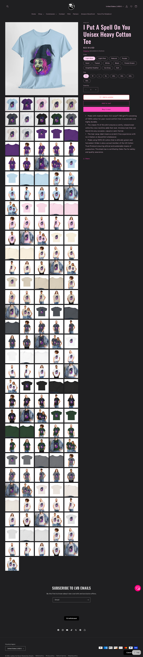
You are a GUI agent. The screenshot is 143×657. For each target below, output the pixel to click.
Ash (117, 68)
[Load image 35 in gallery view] (71, 193)
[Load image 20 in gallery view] (71, 149)
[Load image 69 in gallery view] (56, 297)
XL (106, 76)
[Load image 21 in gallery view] (12, 163)
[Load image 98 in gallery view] (42, 386)
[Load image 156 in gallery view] (12, 564)
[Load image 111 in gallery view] (12, 430)
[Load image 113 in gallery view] (42, 430)
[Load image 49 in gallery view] (56, 237)
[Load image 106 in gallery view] (12, 415)
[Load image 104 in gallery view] (56, 401)
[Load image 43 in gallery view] (42, 223)
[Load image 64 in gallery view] (56, 282)
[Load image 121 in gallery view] (12, 460)
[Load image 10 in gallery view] (71, 119)
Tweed (97, 63)
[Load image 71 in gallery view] (12, 312)
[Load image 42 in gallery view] (27, 223)
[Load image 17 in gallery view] (27, 149)
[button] (7, 6)
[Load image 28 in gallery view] (42, 178)
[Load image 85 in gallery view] (71, 341)
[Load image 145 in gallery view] (71, 519)
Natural (114, 58)
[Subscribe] (88, 599)
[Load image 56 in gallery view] (12, 267)
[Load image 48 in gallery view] (42, 237)
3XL (121, 76)
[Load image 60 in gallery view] (71, 267)
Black (117, 63)
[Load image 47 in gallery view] (27, 237)
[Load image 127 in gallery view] (27, 475)
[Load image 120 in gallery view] (71, 445)
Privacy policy (50, 655)
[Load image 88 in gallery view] (42, 356)
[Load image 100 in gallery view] (71, 386)
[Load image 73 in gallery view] (42, 312)
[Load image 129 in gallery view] (56, 475)
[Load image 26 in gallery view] (12, 178)
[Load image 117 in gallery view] (27, 445)
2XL (113, 76)
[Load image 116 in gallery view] (12, 445)
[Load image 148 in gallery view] (42, 534)
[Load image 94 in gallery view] (56, 371)
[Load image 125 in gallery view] (71, 460)
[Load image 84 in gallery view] (56, 341)
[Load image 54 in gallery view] (56, 252)
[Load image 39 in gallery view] (56, 208)
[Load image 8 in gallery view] (42, 119)
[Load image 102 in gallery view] (27, 401)
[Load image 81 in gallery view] (12, 341)
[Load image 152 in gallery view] (27, 549)
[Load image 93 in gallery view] (42, 371)
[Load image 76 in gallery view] (12, 326)
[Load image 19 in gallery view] (56, 149)
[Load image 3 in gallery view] (42, 104)
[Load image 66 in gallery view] (12, 297)
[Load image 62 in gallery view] (27, 282)
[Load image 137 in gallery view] (27, 504)
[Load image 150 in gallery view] (71, 534)
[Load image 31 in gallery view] (12, 193)
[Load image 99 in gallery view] (56, 386)
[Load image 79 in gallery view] (56, 326)
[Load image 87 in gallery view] (27, 356)
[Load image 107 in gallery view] (27, 415)
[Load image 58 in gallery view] (42, 267)
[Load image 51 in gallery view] (12, 252)
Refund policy (40, 655)
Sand (87, 63)
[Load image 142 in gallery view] (27, 519)
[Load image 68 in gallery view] (42, 297)
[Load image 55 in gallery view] (71, 252)
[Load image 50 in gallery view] (71, 237)
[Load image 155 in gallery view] (71, 549)
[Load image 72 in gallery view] (27, 312)
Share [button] (87, 158)
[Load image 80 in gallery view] (71, 326)
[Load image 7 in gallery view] (27, 119)
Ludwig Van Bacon (15, 656)
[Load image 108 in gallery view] (42, 415)
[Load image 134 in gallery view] (56, 490)
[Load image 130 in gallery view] (71, 475)
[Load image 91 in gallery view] (12, 371)
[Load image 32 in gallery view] (27, 193)
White (107, 63)
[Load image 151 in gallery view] (12, 549)
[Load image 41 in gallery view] (12, 223)
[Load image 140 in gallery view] (71, 504)
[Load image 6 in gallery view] (12, 119)
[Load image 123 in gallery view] (42, 460)
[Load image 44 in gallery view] (56, 223)
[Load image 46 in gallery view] (12, 237)
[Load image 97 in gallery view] (27, 386)
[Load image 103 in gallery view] (42, 401)
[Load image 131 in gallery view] (12, 490)
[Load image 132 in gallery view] (27, 490)
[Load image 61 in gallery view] (12, 282)
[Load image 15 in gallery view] (71, 134)
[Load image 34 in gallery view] (56, 193)
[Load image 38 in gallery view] (42, 208)
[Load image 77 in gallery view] (27, 326)
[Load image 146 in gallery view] (12, 534)
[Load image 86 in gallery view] (12, 356)
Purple (124, 58)
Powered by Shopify (28, 656)
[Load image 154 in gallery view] (56, 549)
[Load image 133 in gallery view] (42, 490)
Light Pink (102, 58)
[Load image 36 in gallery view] (12, 208)
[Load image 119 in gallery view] (56, 445)
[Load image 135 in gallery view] (71, 490)
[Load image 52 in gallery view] (27, 252)
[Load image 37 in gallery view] (27, 208)
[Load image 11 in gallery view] (12, 134)
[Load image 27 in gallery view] (27, 178)
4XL (130, 76)
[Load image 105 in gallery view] (71, 401)
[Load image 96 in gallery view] (12, 386)
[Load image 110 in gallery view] (71, 415)
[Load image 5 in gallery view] (71, 104)
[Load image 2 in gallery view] (27, 104)
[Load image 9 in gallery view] (56, 119)
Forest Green (130, 63)
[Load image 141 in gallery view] (12, 519)
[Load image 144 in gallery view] (56, 519)
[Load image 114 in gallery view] (56, 430)
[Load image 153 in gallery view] (42, 549)
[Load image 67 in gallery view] (27, 297)
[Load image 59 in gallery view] (56, 267)
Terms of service (61, 655)
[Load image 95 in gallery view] (71, 371)
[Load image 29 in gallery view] (56, 178)
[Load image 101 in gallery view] (12, 401)
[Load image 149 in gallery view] (56, 534)
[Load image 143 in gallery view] (42, 519)
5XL (87, 81)
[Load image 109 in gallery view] (56, 415)
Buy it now (106, 109)
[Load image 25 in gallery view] (71, 163)
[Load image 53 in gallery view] (42, 252)
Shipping (86, 51)
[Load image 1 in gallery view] (12, 104)
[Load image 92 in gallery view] (27, 371)
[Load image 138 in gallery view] (42, 504)
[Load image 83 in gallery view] (42, 341)
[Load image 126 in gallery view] (12, 475)
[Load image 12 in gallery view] (27, 134)
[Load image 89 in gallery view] (56, 356)
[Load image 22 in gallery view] (27, 163)
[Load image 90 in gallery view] (71, 356)
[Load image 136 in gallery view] (12, 504)
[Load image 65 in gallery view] (71, 282)
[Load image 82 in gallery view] (27, 341)
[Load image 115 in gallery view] (71, 430)
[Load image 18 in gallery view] (42, 149)
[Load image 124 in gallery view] (56, 460)
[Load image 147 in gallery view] (27, 534)
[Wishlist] (131, 6)
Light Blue (89, 58)
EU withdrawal (71, 618)
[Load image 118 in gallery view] (42, 445)
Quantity (86, 85)
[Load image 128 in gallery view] (42, 475)
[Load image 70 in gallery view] (71, 297)
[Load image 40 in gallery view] (71, 208)
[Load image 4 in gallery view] (56, 104)
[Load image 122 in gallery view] (27, 460)
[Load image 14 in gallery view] (56, 134)
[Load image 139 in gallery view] (56, 504)
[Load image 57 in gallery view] (27, 267)
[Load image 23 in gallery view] (42, 163)
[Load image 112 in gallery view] (27, 430)
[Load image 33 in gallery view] (42, 193)
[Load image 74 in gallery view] (56, 312)
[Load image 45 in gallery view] (71, 223)
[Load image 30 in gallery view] (71, 178)
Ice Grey (107, 68)
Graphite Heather (92, 68)
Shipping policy (73, 655)
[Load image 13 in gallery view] (42, 134)
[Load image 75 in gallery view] (71, 312)
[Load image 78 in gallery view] (42, 326)
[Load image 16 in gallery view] (12, 149)
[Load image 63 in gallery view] (42, 282)
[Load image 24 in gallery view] (56, 163)
